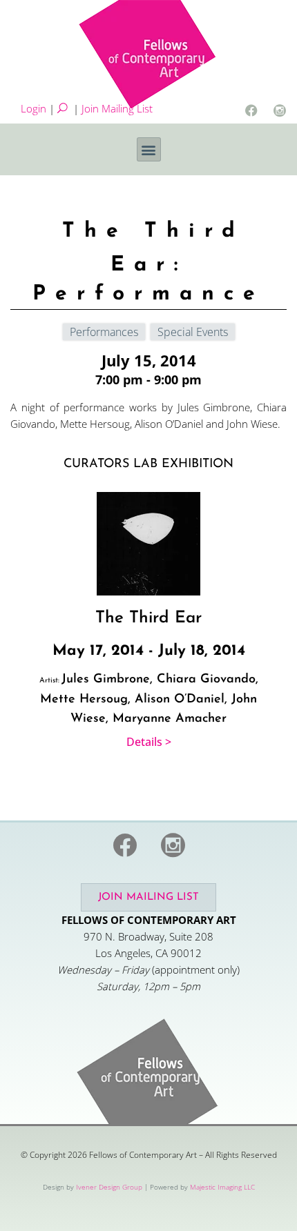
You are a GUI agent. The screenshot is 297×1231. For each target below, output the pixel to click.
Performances (104, 331)
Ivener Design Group (109, 1187)
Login (33, 108)
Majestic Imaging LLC (222, 1187)
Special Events (192, 331)
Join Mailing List (117, 108)
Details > (148, 741)
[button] (149, 149)
